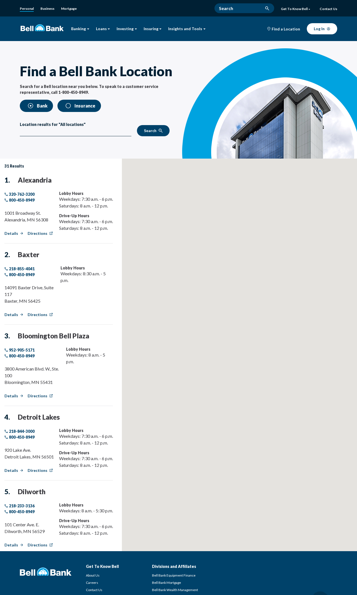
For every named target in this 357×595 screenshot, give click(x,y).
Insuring (151, 29)
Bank (42, 105)
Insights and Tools (185, 29)
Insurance (84, 105)
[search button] (267, 8)
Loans (101, 29)
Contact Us (94, 590)
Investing (125, 29)
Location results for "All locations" (53, 124)
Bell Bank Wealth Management (175, 590)
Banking (78, 29)
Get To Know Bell (294, 9)
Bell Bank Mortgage (166, 582)
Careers (92, 582)
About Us (93, 575)
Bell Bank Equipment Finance (174, 575)
